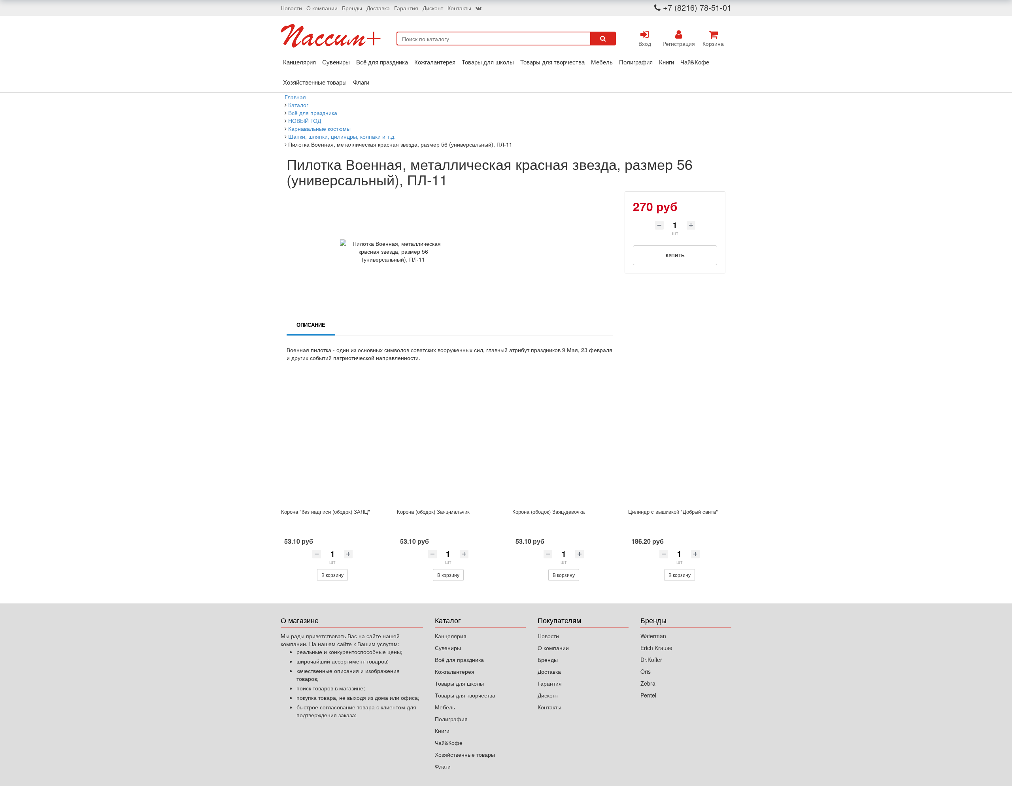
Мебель (602, 62)
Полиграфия (636, 62)
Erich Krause (656, 648)
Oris (645, 671)
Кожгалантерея (434, 62)
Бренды (352, 8)
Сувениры (336, 62)
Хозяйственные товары (315, 82)
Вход (644, 43)
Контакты (459, 8)
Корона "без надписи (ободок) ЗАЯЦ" (325, 511)
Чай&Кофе (694, 62)
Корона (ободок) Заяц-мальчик (433, 511)
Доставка (378, 8)
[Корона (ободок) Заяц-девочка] (564, 441)
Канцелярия (299, 62)
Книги (666, 62)
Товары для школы (488, 62)
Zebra (647, 683)
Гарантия (406, 8)
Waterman (653, 636)
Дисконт (433, 8)
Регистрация (679, 43)
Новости (291, 8)
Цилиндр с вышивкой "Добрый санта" (673, 511)
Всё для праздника (382, 62)
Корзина (713, 43)
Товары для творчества (552, 62)
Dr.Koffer (651, 659)
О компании (322, 8)
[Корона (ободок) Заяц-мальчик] (448, 441)
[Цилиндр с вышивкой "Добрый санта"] (679, 441)
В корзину (332, 574)
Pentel (648, 695)
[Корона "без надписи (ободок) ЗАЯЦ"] (332, 441)
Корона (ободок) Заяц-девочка (548, 511)
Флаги (361, 82)
